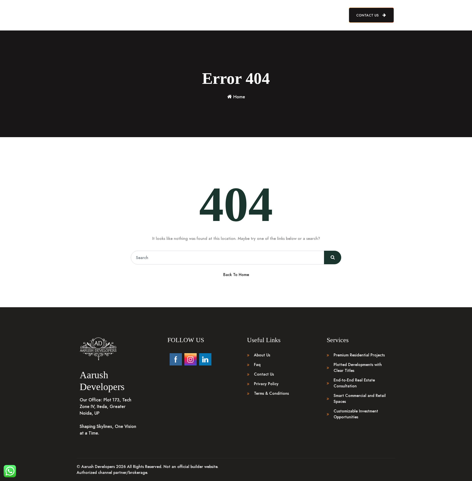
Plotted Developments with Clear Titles (358, 367)
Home (192, 15)
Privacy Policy (266, 384)
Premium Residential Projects (359, 355)
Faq (257, 364)
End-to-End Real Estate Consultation (354, 383)
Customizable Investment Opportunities (356, 414)
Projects (232, 15)
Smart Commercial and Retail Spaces (360, 398)
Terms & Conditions (271, 393)
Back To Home (236, 274)
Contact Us (368, 15)
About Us (211, 15)
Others (271, 15)
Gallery (252, 15)
